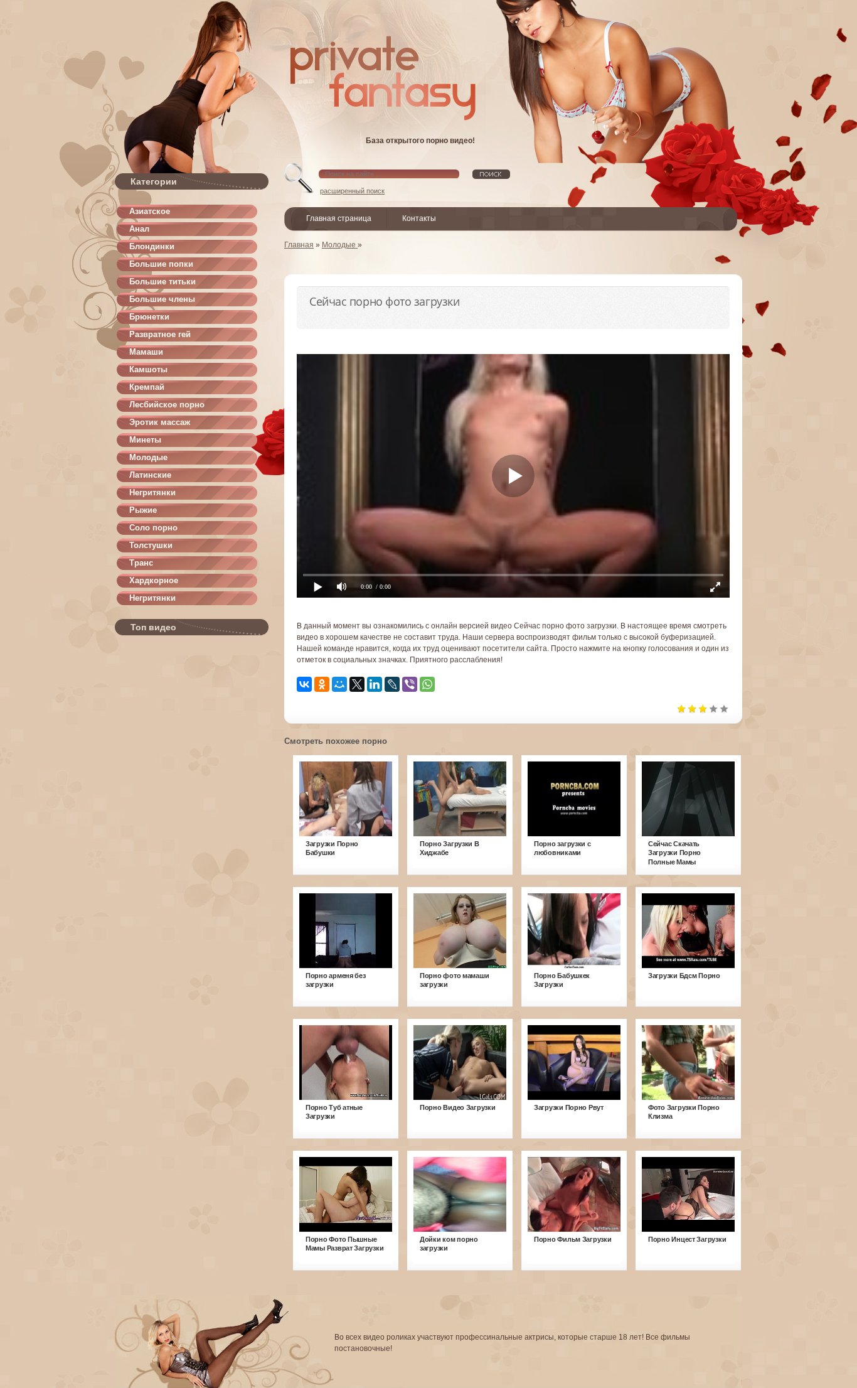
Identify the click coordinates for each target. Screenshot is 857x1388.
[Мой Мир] (339, 684)
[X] (357, 684)
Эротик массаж (159, 422)
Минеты (145, 439)
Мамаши (146, 352)
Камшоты (148, 369)
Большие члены (162, 299)
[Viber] (409, 684)
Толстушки (151, 545)
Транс (141, 563)
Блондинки (151, 246)
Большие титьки (162, 281)
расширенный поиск (352, 191)
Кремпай (146, 387)
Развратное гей (160, 334)
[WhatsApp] (427, 684)
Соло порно (153, 527)
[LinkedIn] (374, 684)
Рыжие (143, 510)
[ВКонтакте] (304, 684)
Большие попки (161, 264)
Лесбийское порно (167, 404)
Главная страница (338, 218)
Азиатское (149, 211)
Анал (139, 229)
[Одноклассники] (321, 684)
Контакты (419, 218)
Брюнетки (149, 316)
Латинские (150, 475)
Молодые (148, 457)
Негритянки (152, 492)
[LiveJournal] (392, 684)
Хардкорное (153, 580)
